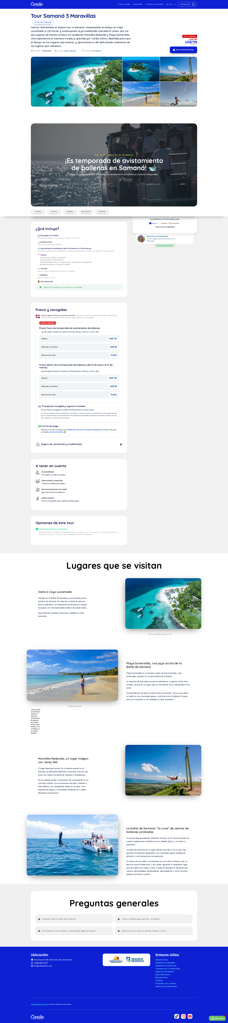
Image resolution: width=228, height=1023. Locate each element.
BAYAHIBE (138, 4)
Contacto (159, 980)
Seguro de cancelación (165, 972)
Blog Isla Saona (162, 977)
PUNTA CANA (124, 4)
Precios (54, 211)
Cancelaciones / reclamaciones (168, 969)
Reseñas (102, 211)
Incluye (38, 211)
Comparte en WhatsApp (44, 22)
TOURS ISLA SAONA (155, 4)
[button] (171, 4)
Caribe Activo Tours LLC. (40, 1004)
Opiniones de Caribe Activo (166, 986)
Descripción (86, 211)
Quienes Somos (162, 960)
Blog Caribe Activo (163, 975)
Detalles (70, 211)
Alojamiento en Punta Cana (166, 966)
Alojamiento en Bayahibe (165, 963)
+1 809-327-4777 (41, 963)
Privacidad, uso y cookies (166, 983)
